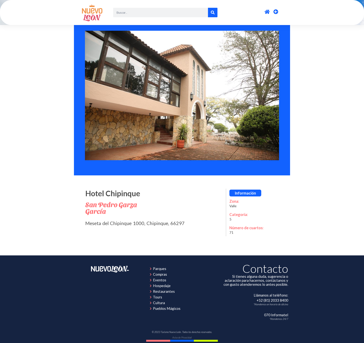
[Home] (110, 269)
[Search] (212, 12)
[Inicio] (92, 12)
